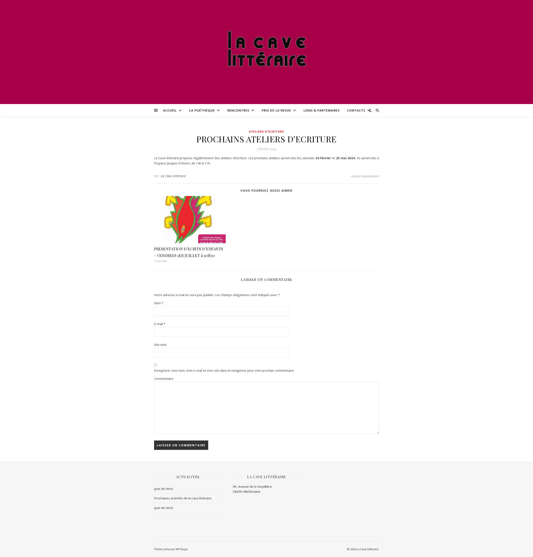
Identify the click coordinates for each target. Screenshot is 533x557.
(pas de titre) (163, 488)
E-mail (159, 324)
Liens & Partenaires (322, 110)
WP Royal (181, 549)
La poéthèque (202, 110)
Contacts (356, 110)
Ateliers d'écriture (266, 131)
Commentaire (163, 378)
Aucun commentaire (365, 176)
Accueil (170, 110)
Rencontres (238, 110)
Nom (158, 303)
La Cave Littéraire (173, 176)
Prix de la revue (276, 110)
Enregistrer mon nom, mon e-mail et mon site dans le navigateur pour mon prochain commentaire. (224, 370)
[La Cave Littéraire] (266, 49)
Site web (160, 344)
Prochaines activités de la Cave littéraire (183, 498)
